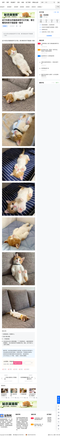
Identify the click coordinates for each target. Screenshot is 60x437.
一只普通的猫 (6, 338)
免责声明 (49, 420)
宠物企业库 (35, 2)
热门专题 (28, 2)
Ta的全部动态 (49, 35)
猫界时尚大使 (43, 29)
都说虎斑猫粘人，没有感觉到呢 (46, 24)
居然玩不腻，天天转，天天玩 (46, 32)
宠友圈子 (13, 2)
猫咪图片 (5, 26)
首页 (3, 2)
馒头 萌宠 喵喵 (6, 336)
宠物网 (9, 434)
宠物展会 (39, 6)
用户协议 (49, 419)
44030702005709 (31, 434)
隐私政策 (49, 417)
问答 (18, 2)
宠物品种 (2, 6)
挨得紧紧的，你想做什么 (8, 334)
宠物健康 (9, 6)
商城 (23, 2)
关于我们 (49, 421)
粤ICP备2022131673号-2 (18, 434)
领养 (7, 2)
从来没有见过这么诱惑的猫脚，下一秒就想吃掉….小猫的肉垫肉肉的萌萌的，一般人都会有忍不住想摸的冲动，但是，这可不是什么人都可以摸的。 (18, 343)
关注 (55, 12)
